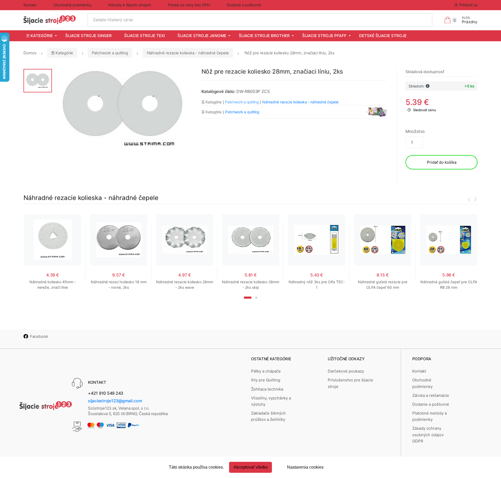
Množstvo (415, 131)
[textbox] (260, 19)
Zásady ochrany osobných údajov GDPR (428, 435)
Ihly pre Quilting (265, 379)
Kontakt (30, 5)
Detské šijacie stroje (383, 35)
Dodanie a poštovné (244, 5)
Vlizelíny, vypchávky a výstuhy (271, 401)
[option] (123, 109)
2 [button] (256, 298)
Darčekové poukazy (346, 371)
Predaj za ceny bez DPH (189, 5)
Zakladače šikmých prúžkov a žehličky (268, 416)
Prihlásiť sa (468, 5)
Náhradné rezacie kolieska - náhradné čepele (188, 52)
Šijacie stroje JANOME (201, 35)
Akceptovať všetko (251, 467)
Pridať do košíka (441, 162)
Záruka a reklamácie (430, 395)
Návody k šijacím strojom (129, 5)
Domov (30, 52)
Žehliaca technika (267, 389)
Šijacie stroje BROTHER (264, 35)
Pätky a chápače (266, 371)
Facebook (39, 336)
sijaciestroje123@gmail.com (115, 400)
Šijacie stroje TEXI (144, 35)
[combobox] (260, 19)
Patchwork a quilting (110, 52)
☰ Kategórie (39, 35)
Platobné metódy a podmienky (429, 416)
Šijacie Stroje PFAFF (324, 35)
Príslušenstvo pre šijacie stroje (350, 383)
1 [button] (248, 298)
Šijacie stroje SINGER (88, 35)
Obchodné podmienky (72, 5)
